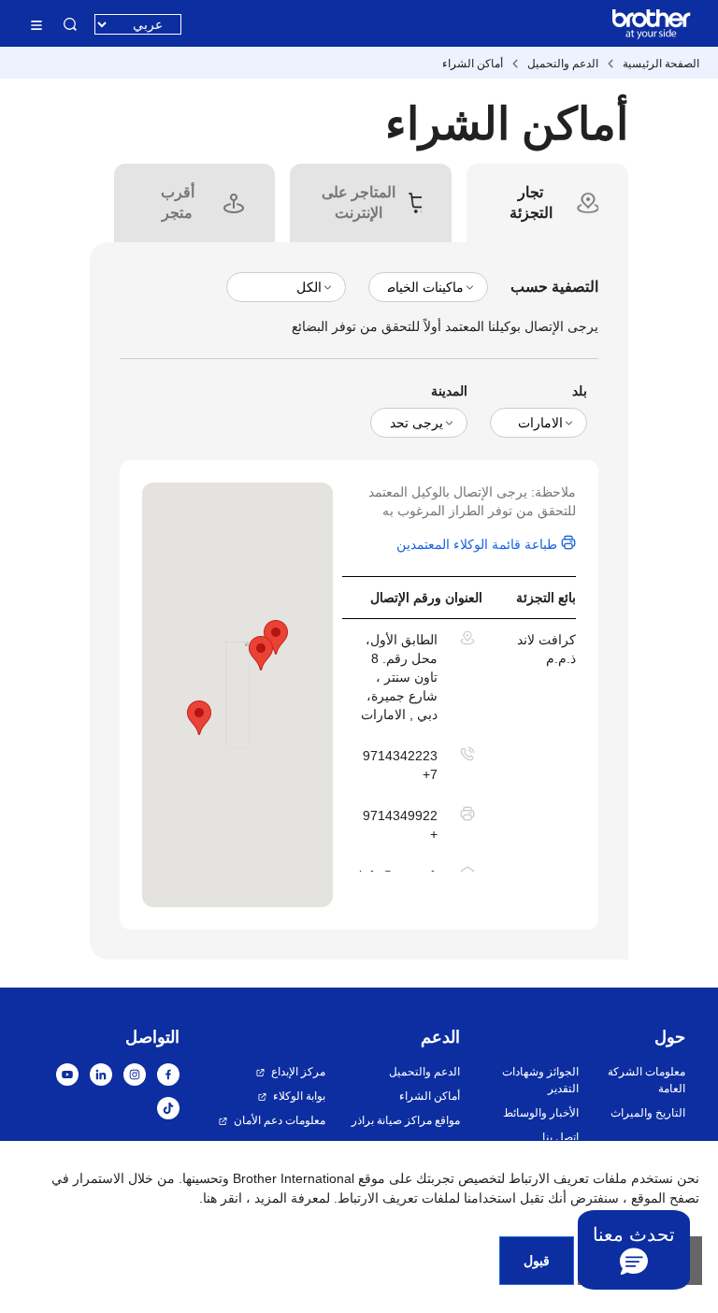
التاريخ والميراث (647, 1112)
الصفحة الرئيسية (661, 63)
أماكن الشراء (472, 63)
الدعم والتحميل (562, 63)
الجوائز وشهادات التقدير (540, 1080)
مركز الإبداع (298, 1071)
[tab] (530, 203)
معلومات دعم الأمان (279, 1120)
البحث (70, 24)
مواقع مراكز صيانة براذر (406, 1120)
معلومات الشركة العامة (646, 1080)
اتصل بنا (560, 1137)
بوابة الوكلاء (299, 1096)
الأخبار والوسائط (540, 1112)
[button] (199, 718)
